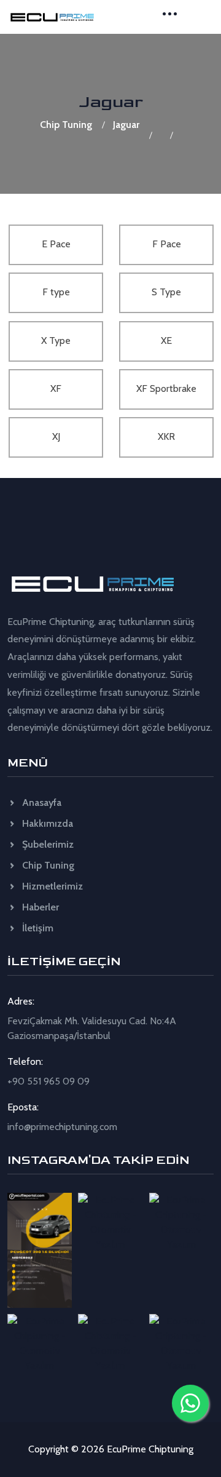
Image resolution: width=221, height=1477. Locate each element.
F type (56, 292)
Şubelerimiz (47, 844)
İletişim (36, 928)
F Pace (166, 244)
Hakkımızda (46, 823)
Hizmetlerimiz (51, 886)
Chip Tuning (66, 124)
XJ (56, 436)
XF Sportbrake (166, 388)
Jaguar (126, 124)
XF (55, 388)
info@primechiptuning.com (62, 1127)
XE (166, 340)
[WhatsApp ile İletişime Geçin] (190, 1403)
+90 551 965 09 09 (48, 1081)
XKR (166, 436)
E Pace (56, 244)
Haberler (39, 907)
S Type (166, 292)
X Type (56, 340)
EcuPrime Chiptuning (150, 1449)
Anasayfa (40, 802)
